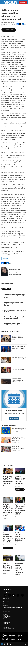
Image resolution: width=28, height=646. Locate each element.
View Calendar (14, 418)
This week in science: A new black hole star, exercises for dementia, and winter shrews (14, 295)
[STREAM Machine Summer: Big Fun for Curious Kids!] (6, 449)
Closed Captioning (7, 616)
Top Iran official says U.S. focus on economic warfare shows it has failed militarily (20, 509)
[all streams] (26, 644)
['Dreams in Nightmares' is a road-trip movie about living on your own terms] (20, 471)
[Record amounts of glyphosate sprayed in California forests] (6, 381)
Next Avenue (6, 627)
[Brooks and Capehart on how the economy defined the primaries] (6, 349)
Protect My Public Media (8, 628)
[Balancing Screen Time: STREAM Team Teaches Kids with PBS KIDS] (6, 440)
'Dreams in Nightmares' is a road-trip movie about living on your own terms (20, 479)
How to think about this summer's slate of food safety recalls (15, 311)
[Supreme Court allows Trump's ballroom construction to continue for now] (8, 471)
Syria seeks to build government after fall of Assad (17, 337)
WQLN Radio (5, 623)
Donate (23, 2)
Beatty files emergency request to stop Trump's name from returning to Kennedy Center (8, 510)
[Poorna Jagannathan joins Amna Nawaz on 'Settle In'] (6, 370)
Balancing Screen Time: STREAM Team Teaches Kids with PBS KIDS (18, 439)
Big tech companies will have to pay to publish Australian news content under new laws (14, 304)
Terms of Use (6, 618)
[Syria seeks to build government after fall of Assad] (6, 338)
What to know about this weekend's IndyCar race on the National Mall (20, 537)
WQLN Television (6, 622)
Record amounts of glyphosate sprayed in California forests (17, 380)
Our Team (5, 614)
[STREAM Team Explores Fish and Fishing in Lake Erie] (6, 430)
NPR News (5, 258)
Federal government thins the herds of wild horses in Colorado (7, 567)
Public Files (5, 615)
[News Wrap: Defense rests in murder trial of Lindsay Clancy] (6, 360)
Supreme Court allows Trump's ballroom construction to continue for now (8, 480)
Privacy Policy (6, 617)
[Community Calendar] (14, 399)
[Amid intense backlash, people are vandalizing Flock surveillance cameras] (20, 558)
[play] (2, 644)
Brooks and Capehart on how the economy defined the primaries (18, 348)
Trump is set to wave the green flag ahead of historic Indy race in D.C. (15, 317)
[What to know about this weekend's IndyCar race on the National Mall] (20, 528)
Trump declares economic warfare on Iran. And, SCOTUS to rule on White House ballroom (8, 537)
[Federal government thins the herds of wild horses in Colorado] (8, 558)
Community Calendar (14, 411)
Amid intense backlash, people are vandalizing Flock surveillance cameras (14, 324)
